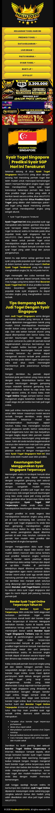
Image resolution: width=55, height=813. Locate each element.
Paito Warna (26, 56)
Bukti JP (26, 69)
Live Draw (26, 50)
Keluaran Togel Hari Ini (27, 31)
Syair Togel (27, 62)
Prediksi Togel (26, 37)
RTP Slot (27, 75)
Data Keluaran (26, 43)
